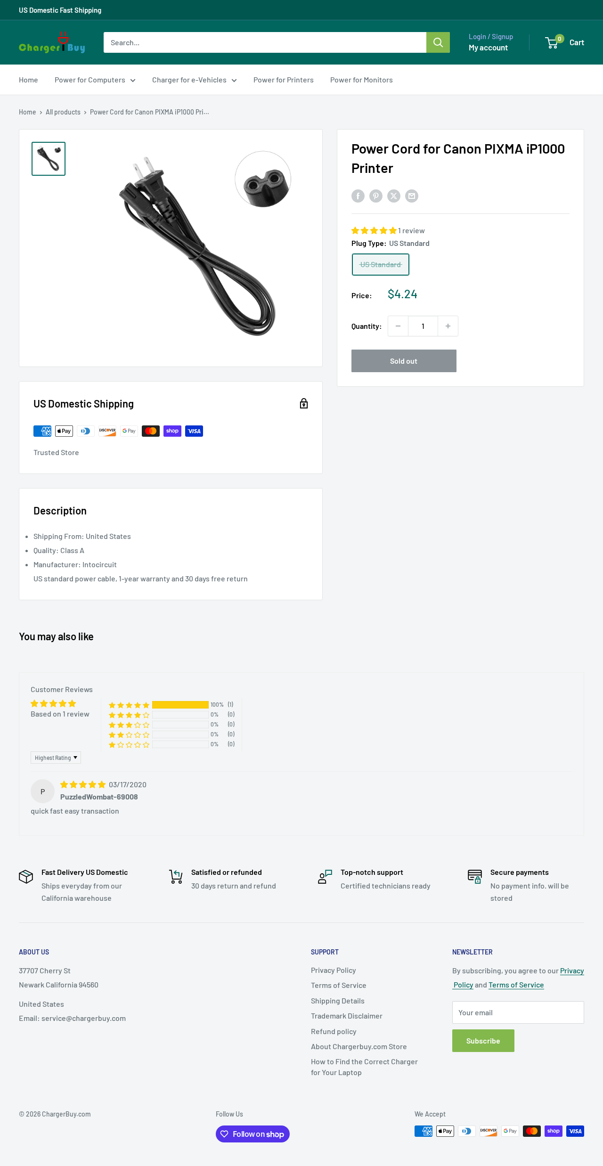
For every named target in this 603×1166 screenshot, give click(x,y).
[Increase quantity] (448, 326)
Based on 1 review (60, 713)
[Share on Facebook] (358, 195)
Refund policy (334, 1031)
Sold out (403, 360)
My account (488, 47)
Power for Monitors (361, 79)
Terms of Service (339, 984)
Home (28, 79)
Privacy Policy (333, 969)
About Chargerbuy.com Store (359, 1046)
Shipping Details (338, 1000)
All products (63, 112)
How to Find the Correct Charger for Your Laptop (364, 1066)
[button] (374, 230)
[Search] (438, 42)
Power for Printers (283, 79)
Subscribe (483, 1040)
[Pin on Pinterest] (376, 195)
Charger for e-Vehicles (189, 79)
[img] (83, 784)
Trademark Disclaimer (347, 1015)
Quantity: (366, 325)
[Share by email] (411, 195)
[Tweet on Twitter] (393, 195)
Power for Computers (90, 79)
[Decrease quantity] (398, 326)
